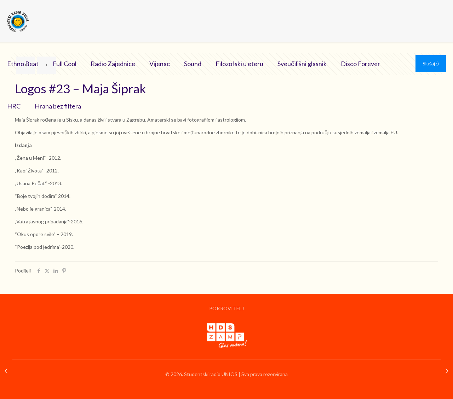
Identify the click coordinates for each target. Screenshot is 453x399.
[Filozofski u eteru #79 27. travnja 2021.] (447, 371)
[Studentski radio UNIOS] (18, 21)
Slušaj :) (431, 63)
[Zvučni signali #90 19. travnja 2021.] (6, 371)
